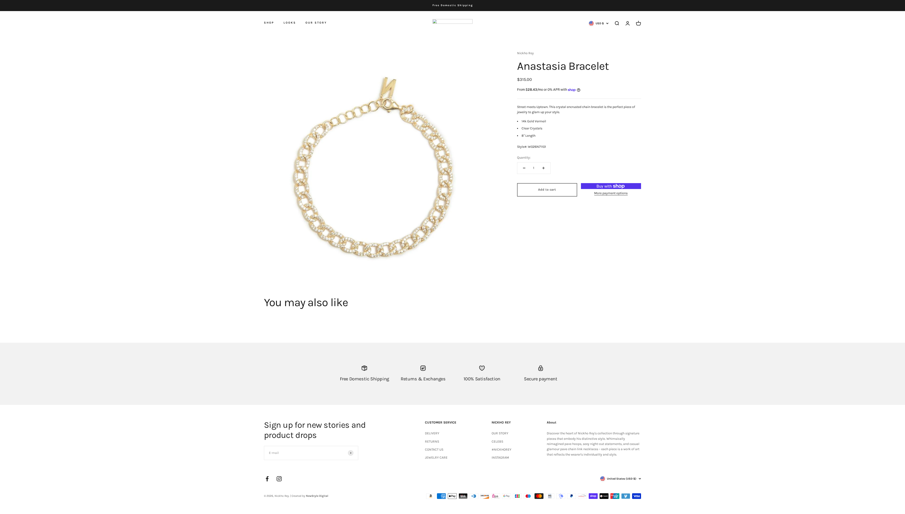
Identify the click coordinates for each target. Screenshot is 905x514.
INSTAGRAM (500, 458)
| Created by (309, 496)
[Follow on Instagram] (279, 479)
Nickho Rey (525, 53)
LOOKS (290, 22)
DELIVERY (432, 433)
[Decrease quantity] (524, 168)
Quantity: (524, 158)
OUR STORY (316, 22)
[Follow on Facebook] (267, 479)
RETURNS (432, 442)
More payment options (611, 193)
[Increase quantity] (543, 168)
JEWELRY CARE (436, 458)
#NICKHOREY (501, 450)
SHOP (269, 22)
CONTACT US (434, 450)
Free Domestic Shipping (452, 5)
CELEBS (497, 442)
